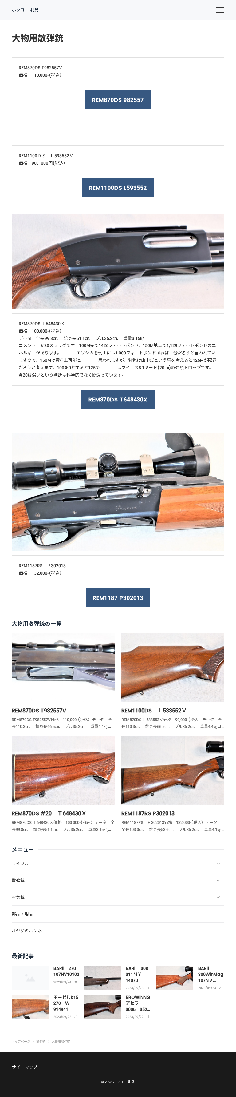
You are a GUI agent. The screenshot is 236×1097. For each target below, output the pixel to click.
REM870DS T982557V (39, 710)
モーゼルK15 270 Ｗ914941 (68, 1003)
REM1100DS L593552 (118, 188)
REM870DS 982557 (118, 100)
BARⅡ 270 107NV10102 (66, 971)
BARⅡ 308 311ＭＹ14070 (139, 974)
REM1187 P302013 (118, 598)
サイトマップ (24, 1067)
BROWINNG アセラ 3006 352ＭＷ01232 (138, 1006)
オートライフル (75, 982)
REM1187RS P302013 (148, 813)
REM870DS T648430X (118, 399)
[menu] (220, 10)
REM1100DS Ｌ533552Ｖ (154, 710)
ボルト (75, 1017)
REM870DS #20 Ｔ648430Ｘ (49, 813)
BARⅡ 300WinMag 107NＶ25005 (210, 977)
